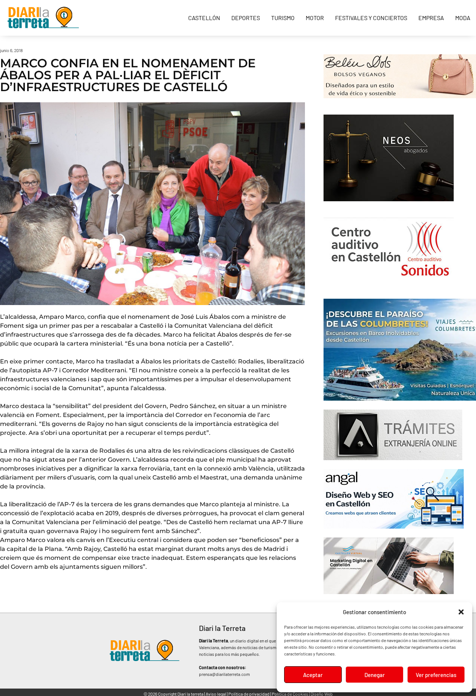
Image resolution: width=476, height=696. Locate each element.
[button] (461, 612)
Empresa (431, 17)
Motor (315, 17)
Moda (462, 17)
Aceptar (313, 674)
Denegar (374, 674)
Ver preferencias (436, 674)
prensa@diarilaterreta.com (224, 674)
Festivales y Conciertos (371, 17)
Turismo (283, 17)
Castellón (204, 17)
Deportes (245, 17)
